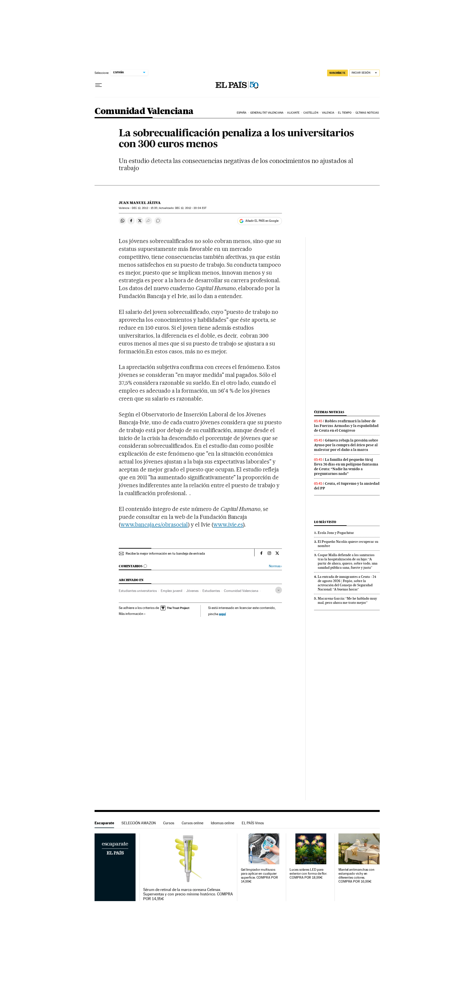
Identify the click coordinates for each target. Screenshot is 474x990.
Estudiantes (211, 591)
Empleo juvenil (171, 591)
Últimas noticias (367, 112)
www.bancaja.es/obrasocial (154, 524)
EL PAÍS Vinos (253, 823)
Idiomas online (222, 823)
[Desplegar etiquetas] (278, 590)
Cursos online (192, 823)
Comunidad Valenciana (144, 111)
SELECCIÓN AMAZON (138, 823)
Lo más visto (325, 522)
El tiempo (345, 112)
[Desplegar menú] (98, 85)
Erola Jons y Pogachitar (336, 533)
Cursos (168, 823)
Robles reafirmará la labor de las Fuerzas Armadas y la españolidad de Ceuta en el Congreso (346, 426)
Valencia (328, 112)
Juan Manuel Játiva (140, 203)
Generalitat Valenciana (266, 112)
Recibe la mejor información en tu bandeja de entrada (165, 553)
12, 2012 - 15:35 (144, 208)
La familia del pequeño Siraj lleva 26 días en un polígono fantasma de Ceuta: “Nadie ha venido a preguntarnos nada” (346, 466)
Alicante (293, 112)
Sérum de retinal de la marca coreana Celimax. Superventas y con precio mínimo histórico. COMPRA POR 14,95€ (188, 894)
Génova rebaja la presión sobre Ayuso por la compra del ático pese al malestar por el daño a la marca (346, 445)
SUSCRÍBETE (337, 73)
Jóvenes (192, 591)
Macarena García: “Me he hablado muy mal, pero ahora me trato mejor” (347, 600)
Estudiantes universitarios (138, 591)
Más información (131, 614)
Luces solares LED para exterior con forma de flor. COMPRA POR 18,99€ (308, 873)
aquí (222, 614)
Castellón (310, 112)
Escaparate (104, 823)
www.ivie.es (228, 524)
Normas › (275, 566)
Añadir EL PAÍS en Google (261, 220)
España (242, 112)
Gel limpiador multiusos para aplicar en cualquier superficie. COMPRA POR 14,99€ (259, 875)
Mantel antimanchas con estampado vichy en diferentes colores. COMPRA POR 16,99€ (356, 875)
